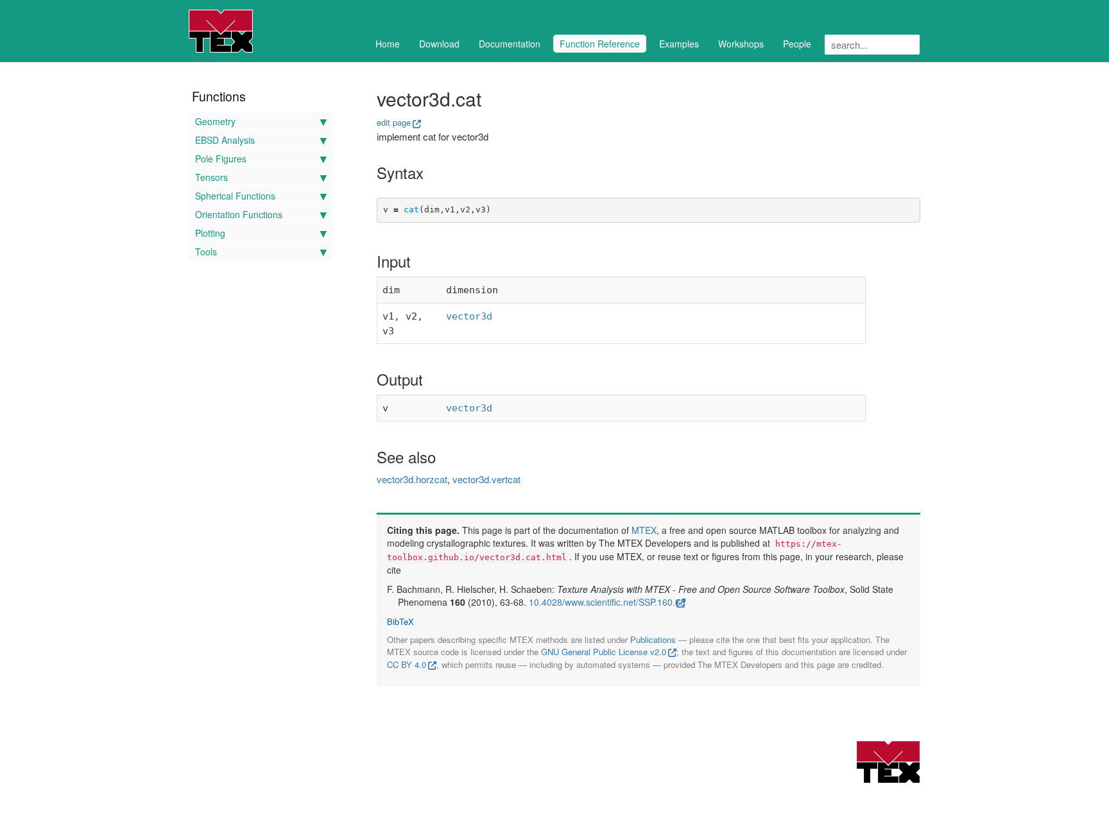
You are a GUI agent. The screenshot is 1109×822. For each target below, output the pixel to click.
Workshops (741, 43)
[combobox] (872, 44)
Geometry (215, 121)
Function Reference (600, 43)
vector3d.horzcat (412, 479)
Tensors (211, 177)
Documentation (509, 43)
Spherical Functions (235, 195)
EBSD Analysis (225, 139)
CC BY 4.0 (406, 664)
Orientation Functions (238, 214)
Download (439, 43)
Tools (206, 251)
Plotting (210, 233)
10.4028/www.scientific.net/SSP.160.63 (607, 601)
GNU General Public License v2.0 (603, 652)
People (797, 43)
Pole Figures (220, 158)
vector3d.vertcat (486, 479)
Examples (679, 43)
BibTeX (400, 622)
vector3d (469, 316)
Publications (653, 639)
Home (387, 43)
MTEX (644, 530)
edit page (394, 122)
